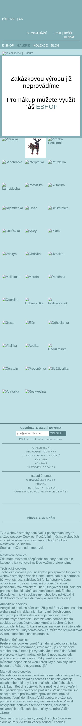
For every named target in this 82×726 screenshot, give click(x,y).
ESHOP (47, 106)
